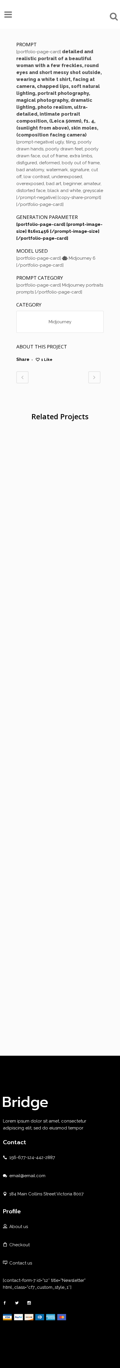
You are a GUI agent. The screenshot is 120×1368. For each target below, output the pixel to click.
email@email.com (27, 1175)
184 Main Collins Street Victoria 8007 (46, 1194)
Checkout (19, 1244)
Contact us (20, 1263)
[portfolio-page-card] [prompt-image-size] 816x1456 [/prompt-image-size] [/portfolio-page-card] (59, 231)
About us (18, 1226)
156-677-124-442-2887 (32, 1157)
